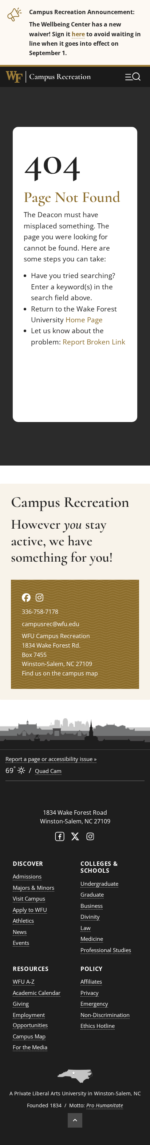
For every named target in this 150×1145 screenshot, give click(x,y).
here (78, 34)
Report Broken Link (94, 342)
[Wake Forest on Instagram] (90, 838)
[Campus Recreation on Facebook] (26, 597)
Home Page (84, 320)
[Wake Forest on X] (75, 838)
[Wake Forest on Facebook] (60, 838)
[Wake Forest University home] (14, 77)
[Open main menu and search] (133, 76)
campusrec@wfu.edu (50, 624)
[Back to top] (75, 1120)
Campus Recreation (60, 76)
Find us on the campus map (60, 673)
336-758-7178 (40, 612)
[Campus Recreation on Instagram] (39, 597)
